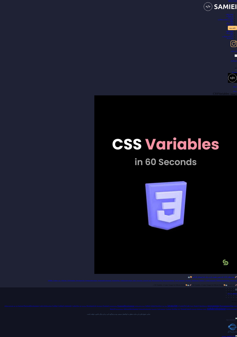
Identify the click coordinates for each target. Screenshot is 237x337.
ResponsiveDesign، (169, 280)
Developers (99, 306)
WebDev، (202, 280)
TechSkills (168, 309)
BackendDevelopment (31, 306)
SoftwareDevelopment (131, 309)
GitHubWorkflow (156, 306)
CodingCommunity (65, 306)
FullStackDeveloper (140, 306)
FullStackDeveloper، (127, 280)
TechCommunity (161, 309)
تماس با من (229, 24)
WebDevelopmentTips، (223, 280)
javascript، (139, 280)
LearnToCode (185, 306)
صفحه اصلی (229, 14)
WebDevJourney (231, 309)
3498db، (50, 280)
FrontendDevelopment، (105, 280)
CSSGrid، (64, 280)
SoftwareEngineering (145, 309)
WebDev (205, 309)
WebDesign (200, 309)
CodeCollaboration (45, 306)
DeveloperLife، (80, 280)
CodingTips (75, 306)
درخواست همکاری (227, 36)
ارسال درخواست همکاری (225, 19)
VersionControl (186, 309)
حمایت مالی (229, 23)
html (163, 306)
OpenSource (203, 306)
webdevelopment (216, 308)
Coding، (55, 280)
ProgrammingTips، (157, 280)
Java (166, 306)
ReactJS (112, 309)
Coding (54, 306)
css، (59, 280)
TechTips (174, 309)
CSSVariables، (71, 280)
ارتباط (235, 86)
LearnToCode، (147, 280)
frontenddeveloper (113, 306)
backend (21, 306)
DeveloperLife (91, 306)
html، (134, 280)
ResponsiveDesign (119, 309)
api (14, 306)
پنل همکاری (229, 16)
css (80, 306)
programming (213, 306)
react (235, 306)
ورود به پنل (230, 38)
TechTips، (189, 280)
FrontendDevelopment (125, 306)
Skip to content (232, 1)
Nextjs (191, 306)
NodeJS (196, 306)
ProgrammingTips (226, 306)
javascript (172, 305)
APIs (17, 306)
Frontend (106, 306)
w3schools (194, 309)
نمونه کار (230, 17)
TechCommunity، (180, 280)
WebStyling (233, 280)
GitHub (147, 306)
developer (84, 306)
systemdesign (154, 309)
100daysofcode (8, 306)
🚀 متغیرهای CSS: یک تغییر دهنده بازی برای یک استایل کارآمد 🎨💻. (212, 277)
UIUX (178, 309)
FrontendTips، (116, 280)
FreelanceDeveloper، (91, 280)
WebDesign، (195, 280)
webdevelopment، (210, 280)
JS (178, 306)
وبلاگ (231, 21)
